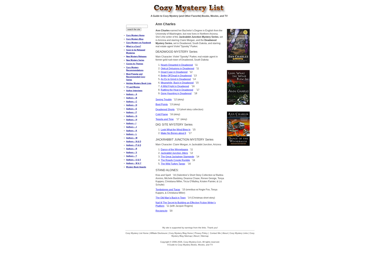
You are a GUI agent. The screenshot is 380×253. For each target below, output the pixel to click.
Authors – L (131, 134)
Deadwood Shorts (165, 109)
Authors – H (131, 120)
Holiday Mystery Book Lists (138, 83)
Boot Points (162, 104)
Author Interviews (134, 90)
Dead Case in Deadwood (174, 72)
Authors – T (131, 156)
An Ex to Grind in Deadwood (176, 79)
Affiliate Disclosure (158, 233)
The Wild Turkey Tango (173, 163)
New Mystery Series (135, 60)
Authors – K (131, 131)
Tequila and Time (165, 119)
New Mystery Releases (136, 56)
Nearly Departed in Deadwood (177, 65)
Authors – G (131, 116)
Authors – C (131, 101)
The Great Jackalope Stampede (177, 156)
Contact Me (215, 233)
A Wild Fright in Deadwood (175, 86)
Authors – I (131, 123)
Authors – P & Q (133, 145)
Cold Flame (162, 114)
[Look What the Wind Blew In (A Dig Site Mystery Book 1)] (238, 87)
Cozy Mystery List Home (137, 233)
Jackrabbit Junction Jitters (174, 153)
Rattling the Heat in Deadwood (177, 90)
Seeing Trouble (164, 99)
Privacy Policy (201, 233)
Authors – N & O (133, 141)
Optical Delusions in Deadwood (177, 68)
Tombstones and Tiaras (168, 189)
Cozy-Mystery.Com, (192, 242)
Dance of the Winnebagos (174, 149)
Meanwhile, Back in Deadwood (177, 82)
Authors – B (131, 98)
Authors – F (131, 112)
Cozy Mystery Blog (134, 39)
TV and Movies (133, 87)
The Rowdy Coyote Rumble (175, 160)
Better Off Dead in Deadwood (176, 75)
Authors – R (131, 149)
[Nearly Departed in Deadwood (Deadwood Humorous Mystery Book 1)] (238, 46)
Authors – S (131, 152)
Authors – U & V (133, 160)
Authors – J (131, 127)
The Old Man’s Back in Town (171, 197)
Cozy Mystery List (190, 8)
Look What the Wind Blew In (175, 129)
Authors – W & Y (133, 163)
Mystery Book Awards (136, 167)
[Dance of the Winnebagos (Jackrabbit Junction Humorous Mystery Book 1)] (238, 129)
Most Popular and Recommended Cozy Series (135, 77)
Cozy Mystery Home (135, 35)
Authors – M (131, 138)
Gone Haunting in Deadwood (176, 93)
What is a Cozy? (133, 46)
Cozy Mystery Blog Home (181, 233)
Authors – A (131, 94)
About (225, 233)
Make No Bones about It (173, 133)
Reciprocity (161, 211)
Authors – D (131, 105)
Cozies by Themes (134, 64)
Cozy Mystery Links (239, 233)
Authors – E (131, 109)
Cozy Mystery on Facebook (138, 43)
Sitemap (205, 236)
